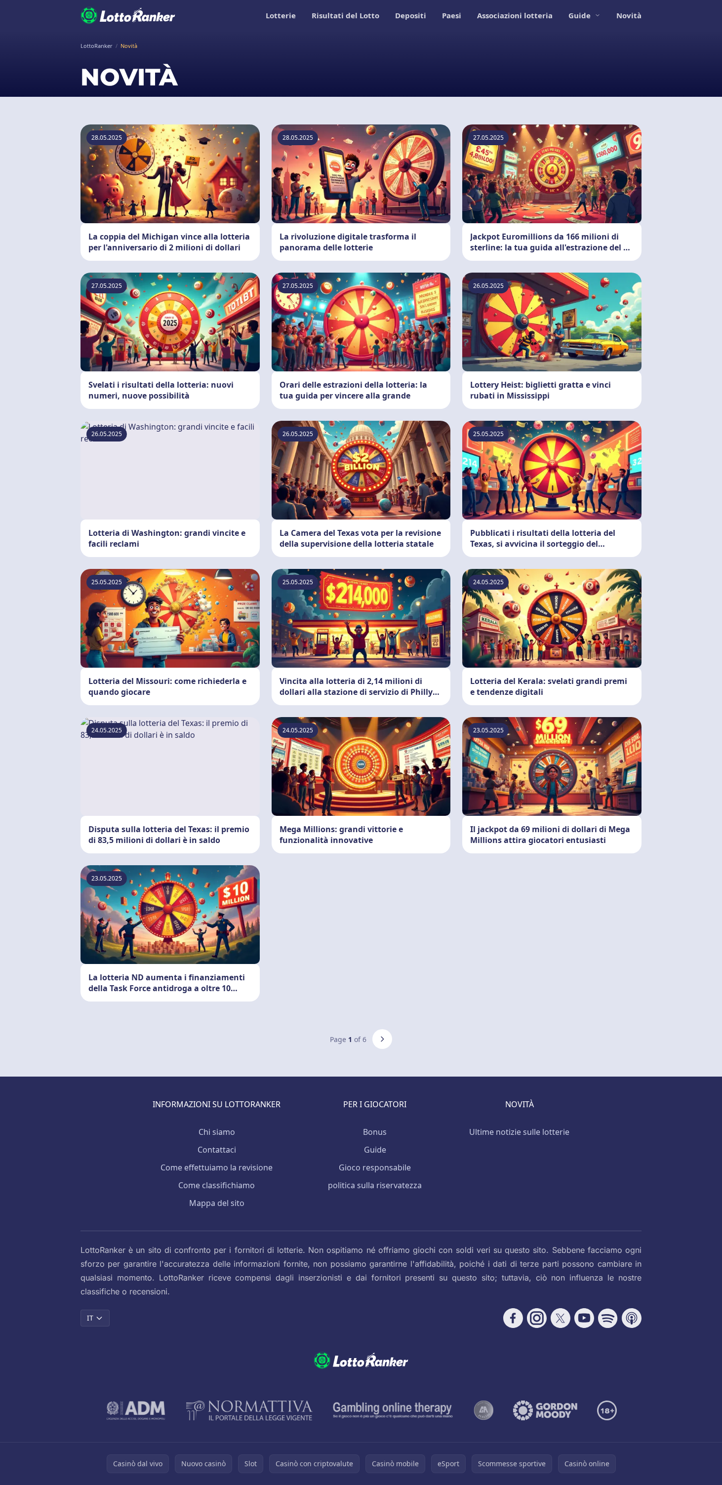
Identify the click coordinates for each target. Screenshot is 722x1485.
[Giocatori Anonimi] (483, 1410)
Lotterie (281, 15)
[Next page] (382, 1039)
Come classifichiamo (216, 1185)
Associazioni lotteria (515, 15)
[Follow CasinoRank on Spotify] (608, 1318)
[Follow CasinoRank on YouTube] (584, 1318)
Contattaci (217, 1149)
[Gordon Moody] (545, 1410)
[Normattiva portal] (249, 1410)
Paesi (451, 15)
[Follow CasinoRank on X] (560, 1318)
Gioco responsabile (375, 1167)
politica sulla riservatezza (375, 1185)
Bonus (375, 1131)
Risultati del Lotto (345, 15)
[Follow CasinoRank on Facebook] (513, 1318)
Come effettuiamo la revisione (216, 1167)
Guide (579, 15)
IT (90, 1318)
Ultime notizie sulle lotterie (519, 1131)
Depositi (410, 15)
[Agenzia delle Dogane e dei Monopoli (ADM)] (136, 1410)
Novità (629, 15)
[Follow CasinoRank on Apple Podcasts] (632, 1318)
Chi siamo (217, 1131)
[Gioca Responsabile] (393, 1410)
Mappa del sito (216, 1203)
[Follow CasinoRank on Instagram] (537, 1318)
